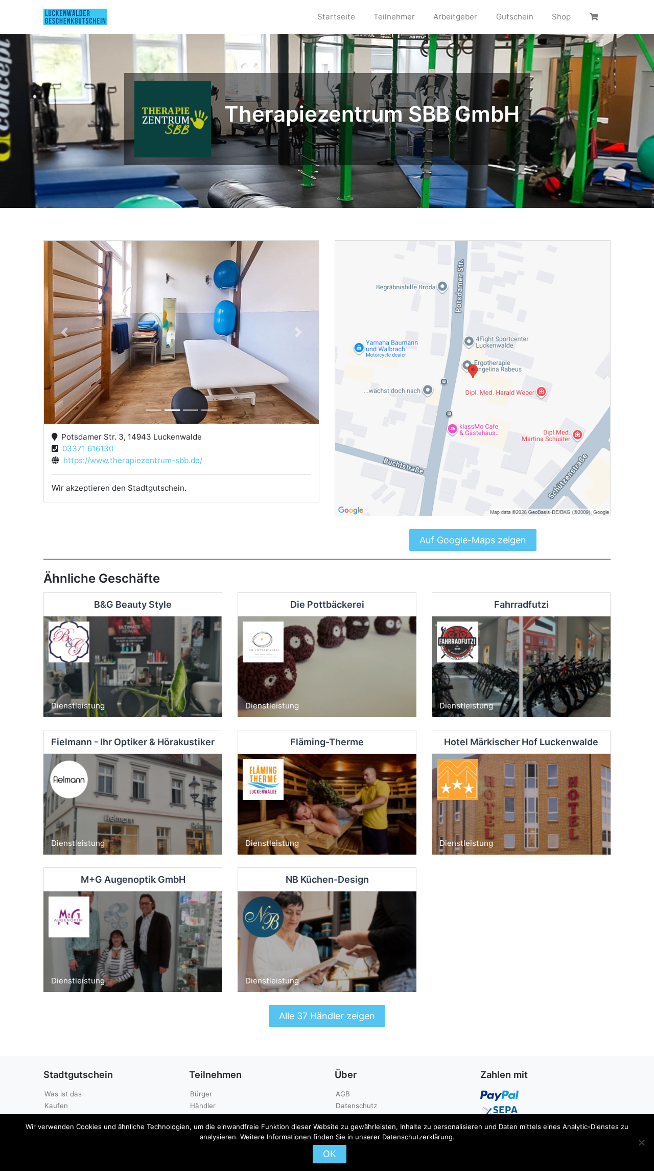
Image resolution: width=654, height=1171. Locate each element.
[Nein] (641, 1142)
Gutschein (514, 16)
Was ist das (63, 1094)
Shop (561, 16)
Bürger (201, 1094)
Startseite (336, 16)
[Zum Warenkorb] (595, 17)
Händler (203, 1105)
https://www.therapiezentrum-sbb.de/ (130, 460)
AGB (343, 1094)
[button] (64, 332)
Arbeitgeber (455, 16)
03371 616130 (85, 448)
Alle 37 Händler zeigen (327, 1016)
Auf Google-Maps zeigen (472, 540)
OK (329, 1154)
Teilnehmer (394, 16)
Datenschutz (356, 1105)
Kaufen (56, 1105)
